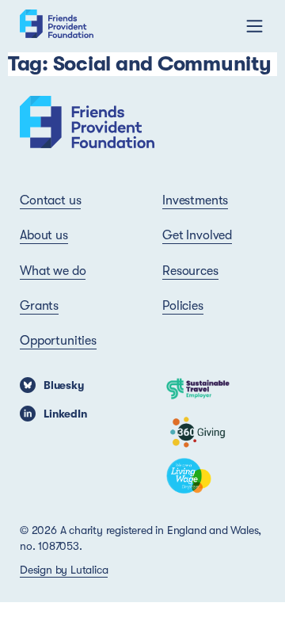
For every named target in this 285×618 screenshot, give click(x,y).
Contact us (50, 200)
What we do (53, 271)
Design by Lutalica (64, 569)
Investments (195, 200)
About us (44, 235)
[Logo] (56, 26)
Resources (190, 271)
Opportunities (58, 341)
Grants (39, 306)
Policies (182, 306)
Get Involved (197, 235)
